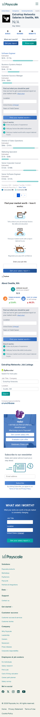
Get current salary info (20, 435)
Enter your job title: (20, 262)
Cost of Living (32, 297)
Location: (6, 98)
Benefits (32, 34)
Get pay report (11, 43)
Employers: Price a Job (20, 444)
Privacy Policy (26, 489)
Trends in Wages (14, 297)
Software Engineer (8, 53)
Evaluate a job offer (20, 439)
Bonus (7, 34)
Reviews (20, 34)
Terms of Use (13, 489)
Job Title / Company (9, 378)
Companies (15, 11)
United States (6, 11)
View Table (22, 187)
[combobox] (20, 101)
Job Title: (10, 518)
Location (5, 386)
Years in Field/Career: (11, 108)
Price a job (29, 43)
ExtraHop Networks (27, 11)
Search (6, 394)
